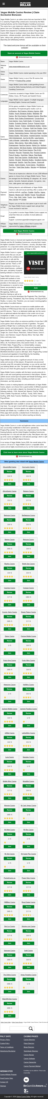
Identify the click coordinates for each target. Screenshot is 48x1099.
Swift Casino (28, 950)
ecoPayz (24, 192)
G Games (26, 128)
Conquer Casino (28, 588)
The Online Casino (9, 975)
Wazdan (33, 167)
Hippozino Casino (9, 685)
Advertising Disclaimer (7, 1051)
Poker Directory (29, 1043)
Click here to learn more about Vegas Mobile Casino (24, 452)
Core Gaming (13, 121)
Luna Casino (9, 757)
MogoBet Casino (28, 781)
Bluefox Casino (9, 564)
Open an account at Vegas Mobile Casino (24, 53)
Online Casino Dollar (23, 1096)
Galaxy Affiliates (25, 226)
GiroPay (37, 192)
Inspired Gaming (34, 135)
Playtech (12, 153)
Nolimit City (36, 145)
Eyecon (30, 123)
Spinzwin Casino (9, 950)
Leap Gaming (39, 138)
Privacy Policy (5, 1040)
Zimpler (23, 199)
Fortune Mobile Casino (28, 636)
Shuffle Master (33, 157)
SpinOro (20, 162)
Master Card (19, 195)
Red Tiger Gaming (21, 157)
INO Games (24, 135)
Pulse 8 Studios (14, 155)
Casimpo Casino (9, 588)
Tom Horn (12, 167)
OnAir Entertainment (40, 148)
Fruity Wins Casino (28, 660)
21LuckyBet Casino (9, 467)
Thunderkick (40, 165)
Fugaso (23, 126)
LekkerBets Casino (28, 733)
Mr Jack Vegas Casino (28, 805)
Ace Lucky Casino (28, 467)
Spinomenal (13, 162)
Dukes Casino (9, 636)
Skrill (19, 197)
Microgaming (34, 140)
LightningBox (24, 140)
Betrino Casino (10, 539)
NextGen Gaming (25, 145)
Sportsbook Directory (31, 1051)
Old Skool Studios (26, 148)
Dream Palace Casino (28, 612)
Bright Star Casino (28, 564)
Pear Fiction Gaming (26, 150)
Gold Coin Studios (36, 128)
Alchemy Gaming (33, 111)
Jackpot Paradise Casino (28, 709)
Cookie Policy (5, 1043)
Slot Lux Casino (9, 926)
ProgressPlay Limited (23, 81)
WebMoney (40, 197)
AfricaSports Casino (9, 491)
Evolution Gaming (21, 123)
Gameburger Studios (34, 126)
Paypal (33, 195)
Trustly (29, 197)
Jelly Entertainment (15, 138)
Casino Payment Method (32, 1066)
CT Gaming (36, 121)
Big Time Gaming (21, 116)
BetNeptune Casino (28, 515)
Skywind (18, 160)
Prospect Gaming (40, 153)
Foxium (17, 126)
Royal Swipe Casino (28, 902)
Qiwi (15, 197)
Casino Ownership (30, 1062)
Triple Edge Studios (23, 167)
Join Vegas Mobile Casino (24, 231)
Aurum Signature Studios (23, 113)
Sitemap (3, 1086)
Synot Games (30, 165)
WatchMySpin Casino (9, 999)
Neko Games (19, 143)
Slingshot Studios (28, 160)
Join (36, 288)
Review (9, 471)
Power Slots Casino (28, 878)
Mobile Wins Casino (9, 781)
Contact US (4, 1082)
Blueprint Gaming (33, 116)
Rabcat (31, 155)
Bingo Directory (29, 1047)
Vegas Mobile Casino (36, 462)
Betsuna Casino (28, 539)
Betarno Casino (28, 491)
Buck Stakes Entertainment (24, 118)
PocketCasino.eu (9, 878)
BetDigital (36, 113)
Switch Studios (20, 165)
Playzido (19, 153)
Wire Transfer (13, 199)
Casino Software (29, 1058)
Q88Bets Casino (9, 902)
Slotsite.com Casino (28, 926)
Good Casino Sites (6, 1078)
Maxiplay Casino (28, 757)
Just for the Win (28, 138)
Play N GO (37, 150)
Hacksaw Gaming (30, 131)
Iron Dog (44, 135)
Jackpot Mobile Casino (9, 709)
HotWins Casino (28, 685)
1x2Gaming (13, 111)
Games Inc (18, 128)
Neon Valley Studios (31, 143)
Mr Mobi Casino (9, 830)
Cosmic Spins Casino (9, 612)
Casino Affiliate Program (8, 1074)
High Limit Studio (35, 133)
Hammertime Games (22, 133)
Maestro (11, 195)
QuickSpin (24, 155)
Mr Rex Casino (28, 830)
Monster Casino (9, 805)
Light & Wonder (14, 140)
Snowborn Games (41, 160)
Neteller (27, 195)
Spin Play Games (30, 162)
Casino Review (29, 1055)
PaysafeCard (40, 195)
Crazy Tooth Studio (25, 121)
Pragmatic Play (28, 153)
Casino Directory (29, 1040)
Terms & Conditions (7, 1047)
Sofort (24, 197)
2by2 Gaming (22, 111)
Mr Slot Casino (10, 854)
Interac (43, 192)
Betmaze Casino (9, 515)
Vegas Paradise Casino (28, 975)
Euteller (30, 192)
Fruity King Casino (9, 660)
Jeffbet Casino (9, 733)
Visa (34, 197)
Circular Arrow (39, 118)
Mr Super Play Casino (28, 854)
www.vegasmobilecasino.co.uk (19, 66)
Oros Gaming (13, 150)
